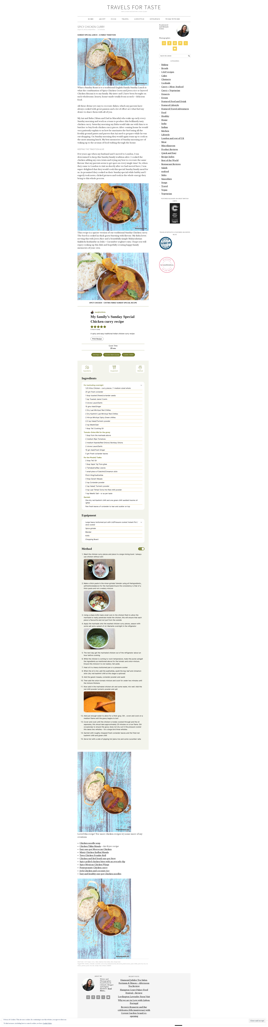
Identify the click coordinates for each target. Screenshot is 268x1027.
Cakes (164, 76)
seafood (165, 171)
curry (105, 963)
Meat (112, 962)
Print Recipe (97, 339)
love (145, 963)
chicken (87, 963)
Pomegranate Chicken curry (94, 868)
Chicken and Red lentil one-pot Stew (98, 858)
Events (164, 98)
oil (147, 963)
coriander (92, 963)
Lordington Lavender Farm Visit (134, 997)
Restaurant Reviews (171, 164)
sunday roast (98, 965)
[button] (141, 385)
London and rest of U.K (172, 138)
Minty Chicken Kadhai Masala (94, 852)
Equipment (114, 371)
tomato (104, 965)
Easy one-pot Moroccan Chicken (96, 849)
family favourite (112, 963)
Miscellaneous (168, 146)
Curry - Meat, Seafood (97, 962)
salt (93, 965)
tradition (109, 965)
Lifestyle (165, 135)
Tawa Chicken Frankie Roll (93, 855)
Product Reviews (169, 149)
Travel (164, 186)
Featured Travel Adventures (175, 109)
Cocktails (165, 83)
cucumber (97, 963)
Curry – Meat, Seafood (172, 87)
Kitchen (165, 131)
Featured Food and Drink (173, 101)
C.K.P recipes (87, 962)
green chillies (134, 963)
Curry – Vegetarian (170, 90)
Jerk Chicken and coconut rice (95, 871)
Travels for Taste (134, 7)
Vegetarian (166, 194)
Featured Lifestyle (170, 105)
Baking (164, 65)
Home (164, 120)
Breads (164, 68)
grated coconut (126, 963)
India (163, 124)
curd (102, 963)
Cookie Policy (47, 1023)
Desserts (165, 94)
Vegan (164, 190)
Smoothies (166, 179)
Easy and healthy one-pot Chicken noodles (100, 874)
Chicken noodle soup (90, 843)
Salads (164, 168)
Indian (108, 962)
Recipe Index (117, 962)
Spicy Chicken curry (91, 27)
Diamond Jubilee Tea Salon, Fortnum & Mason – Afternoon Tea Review (134, 983)
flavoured (119, 963)
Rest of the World (169, 160)
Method (140, 371)
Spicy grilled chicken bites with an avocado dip (102, 861)
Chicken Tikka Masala (90, 846)
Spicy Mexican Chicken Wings (94, 864)
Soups (164, 182)
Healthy (165, 116)
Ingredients (87, 371)
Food (105, 962)
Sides (163, 175)
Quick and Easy (168, 153)
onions (79, 965)
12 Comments (101, 29)
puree (87, 965)
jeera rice (140, 963)
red (90, 965)
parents (84, 965)
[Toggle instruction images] (141, 548)
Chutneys (166, 79)
